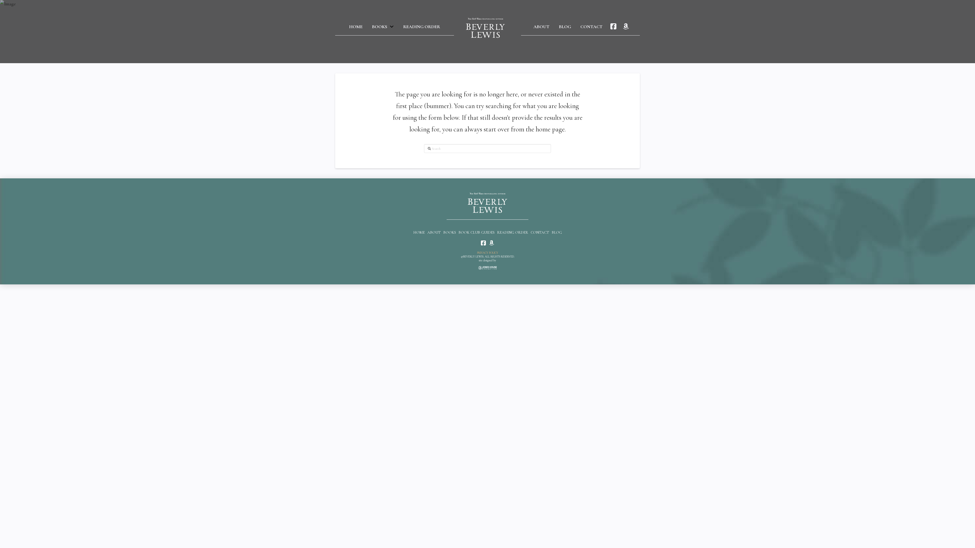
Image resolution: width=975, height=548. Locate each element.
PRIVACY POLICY (487, 252)
